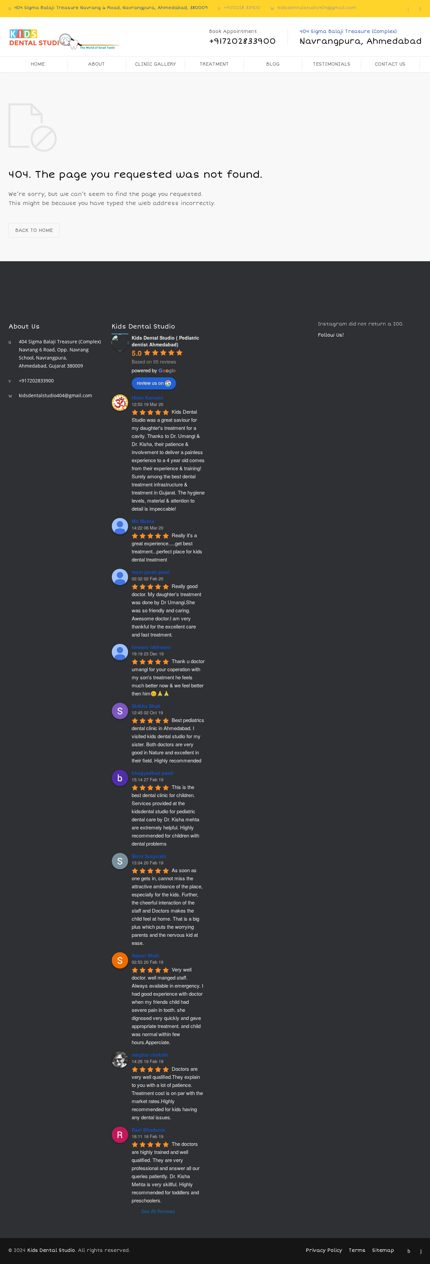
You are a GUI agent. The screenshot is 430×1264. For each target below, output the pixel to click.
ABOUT (96, 64)
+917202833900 (36, 380)
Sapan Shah (145, 955)
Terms (357, 1250)
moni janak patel (151, 572)
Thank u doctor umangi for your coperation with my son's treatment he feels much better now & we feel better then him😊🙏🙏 (169, 677)
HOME (38, 64)
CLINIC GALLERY (155, 64)
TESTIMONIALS (331, 64)
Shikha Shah (146, 706)
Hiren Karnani (147, 397)
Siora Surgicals (149, 856)
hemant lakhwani (151, 647)
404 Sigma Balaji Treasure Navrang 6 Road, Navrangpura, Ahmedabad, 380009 (111, 7)
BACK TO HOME (34, 230)
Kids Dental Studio (51, 1250)
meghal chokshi (150, 1054)
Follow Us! (331, 335)
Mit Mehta (143, 521)
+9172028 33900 (242, 8)
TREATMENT (214, 64)
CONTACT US (390, 64)
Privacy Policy (324, 1250)
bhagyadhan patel (152, 773)
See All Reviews (158, 1211)
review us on (150, 382)
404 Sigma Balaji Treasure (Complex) (361, 37)
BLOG (273, 64)
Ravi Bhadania (148, 1129)
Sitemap (383, 1250)
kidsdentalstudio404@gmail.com (317, 8)
